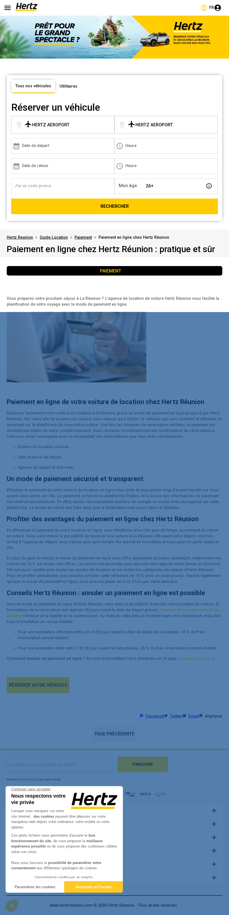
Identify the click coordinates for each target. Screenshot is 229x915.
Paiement (83, 237)
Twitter (176, 716)
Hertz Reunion (20, 237)
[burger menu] (7, 7)
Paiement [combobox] (110, 271)
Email (194, 716)
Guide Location (54, 237)
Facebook (155, 716)
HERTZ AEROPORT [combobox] (51, 124)
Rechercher (115, 206)
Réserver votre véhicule (38, 685)
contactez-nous (196, 658)
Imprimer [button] (213, 716)
